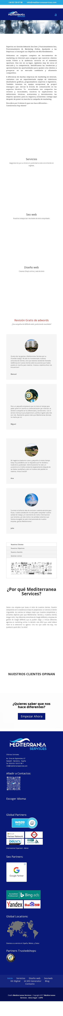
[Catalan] (15, 802)
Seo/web (48, 978)
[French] (23, 802)
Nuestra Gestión (16, 552)
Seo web (31, 214)
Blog (47, 981)
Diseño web (31, 267)
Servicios (31, 159)
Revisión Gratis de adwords (31, 320)
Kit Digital (15, 981)
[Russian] (12, 806)
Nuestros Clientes (17, 544)
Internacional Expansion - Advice (17, 848)
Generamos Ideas (31, 22)
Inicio (10, 978)
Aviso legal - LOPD (35, 998)
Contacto (30, 983)
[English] (12, 802)
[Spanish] (8, 802)
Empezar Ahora (31, 716)
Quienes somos (16, 556)
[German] (19, 802)
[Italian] (27, 802)
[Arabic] (8, 806)
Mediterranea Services (22, 995)
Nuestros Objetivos (17, 548)
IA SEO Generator (32, 981)
